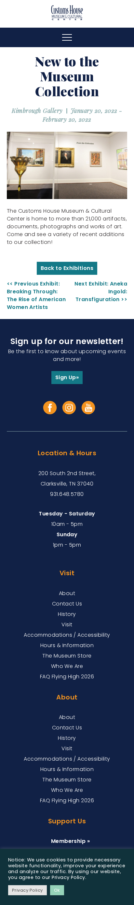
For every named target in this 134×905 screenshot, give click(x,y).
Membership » (70, 841)
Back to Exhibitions (67, 268)
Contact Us (67, 603)
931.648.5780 (67, 494)
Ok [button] (57, 890)
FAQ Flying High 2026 (67, 676)
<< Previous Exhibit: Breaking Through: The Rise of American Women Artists (36, 295)
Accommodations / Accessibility (67, 635)
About (67, 593)
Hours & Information (67, 645)
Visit (66, 624)
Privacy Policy (27, 890)
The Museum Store (67, 655)
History (67, 614)
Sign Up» (67, 377)
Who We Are (67, 666)
